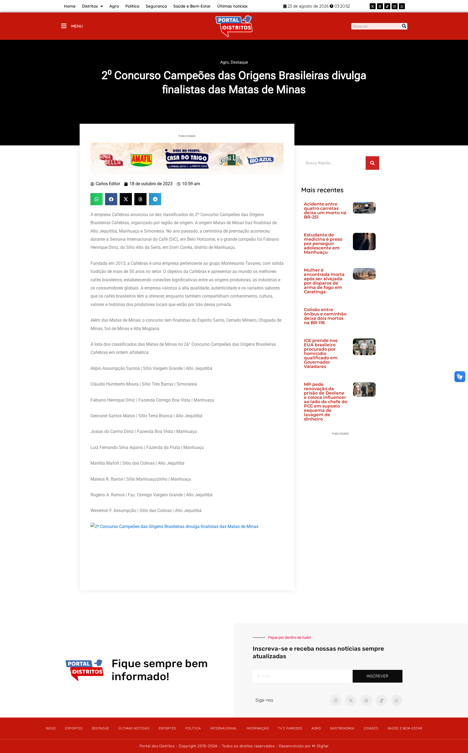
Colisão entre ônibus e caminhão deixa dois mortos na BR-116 (325, 316)
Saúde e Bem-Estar (192, 6)
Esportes (74, 728)
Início (51, 728)
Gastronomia (342, 728)
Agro (114, 6)
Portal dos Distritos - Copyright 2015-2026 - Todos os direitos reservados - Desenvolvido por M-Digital (234, 746)
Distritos (90, 6)
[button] (96, 199)
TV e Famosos (290, 728)
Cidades (371, 728)
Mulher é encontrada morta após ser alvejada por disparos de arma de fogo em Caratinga (324, 281)
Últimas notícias (232, 6)
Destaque (239, 62)
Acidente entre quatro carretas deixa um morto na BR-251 (325, 210)
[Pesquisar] (404, 26)
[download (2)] (187, 158)
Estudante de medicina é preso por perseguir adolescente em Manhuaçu (323, 243)
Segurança (156, 6)
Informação (257, 728)
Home (70, 6)
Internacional (223, 728)
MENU (77, 26)
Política (132, 6)
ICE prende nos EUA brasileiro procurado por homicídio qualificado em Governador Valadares (320, 353)
